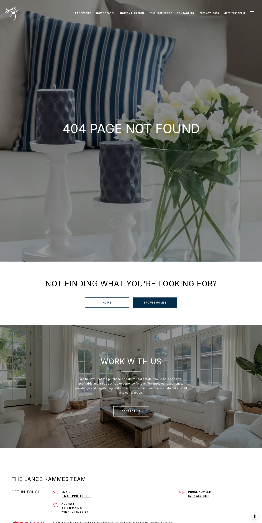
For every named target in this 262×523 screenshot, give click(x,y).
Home (107, 302)
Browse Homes (155, 302)
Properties (83, 13)
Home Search (105, 13)
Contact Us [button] (131, 411)
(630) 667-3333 (198, 496)
